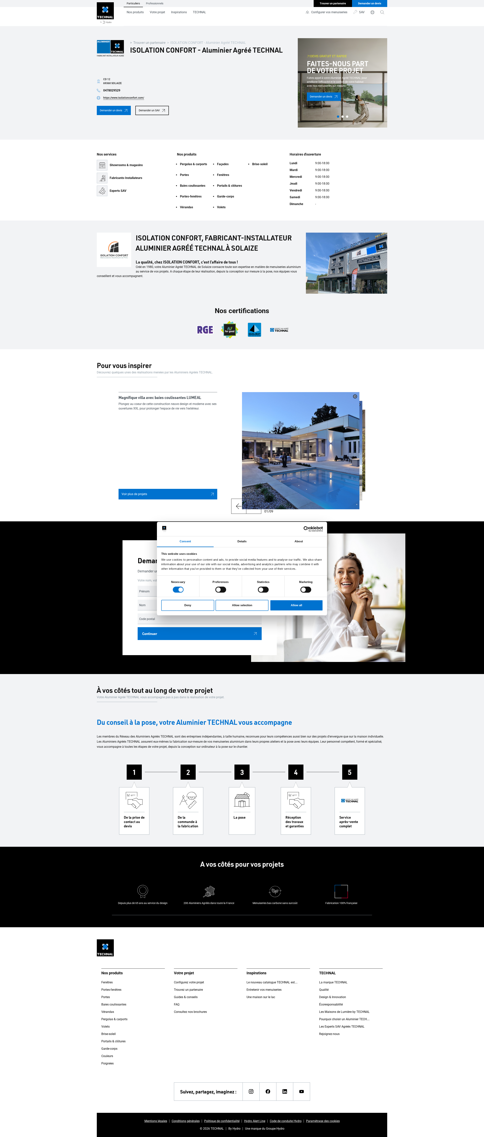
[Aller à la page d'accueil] (105, 13)
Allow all (296, 605)
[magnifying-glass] (382, 12)
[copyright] (355, 396)
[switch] (220, 590)
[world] (372, 12)
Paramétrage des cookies (323, 1121)
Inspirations (179, 12)
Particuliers (133, 3)
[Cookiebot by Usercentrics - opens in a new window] (306, 529)
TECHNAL (199, 12)
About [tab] (299, 541)
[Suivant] (253, 506)
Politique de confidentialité (222, 1121)
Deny (187, 605)
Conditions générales (186, 1121)
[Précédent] (238, 506)
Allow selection (242, 605)
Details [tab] (242, 541)
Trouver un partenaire (149, 43)
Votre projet (157, 12)
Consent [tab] (185, 541)
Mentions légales (155, 1121)
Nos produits (135, 12)
